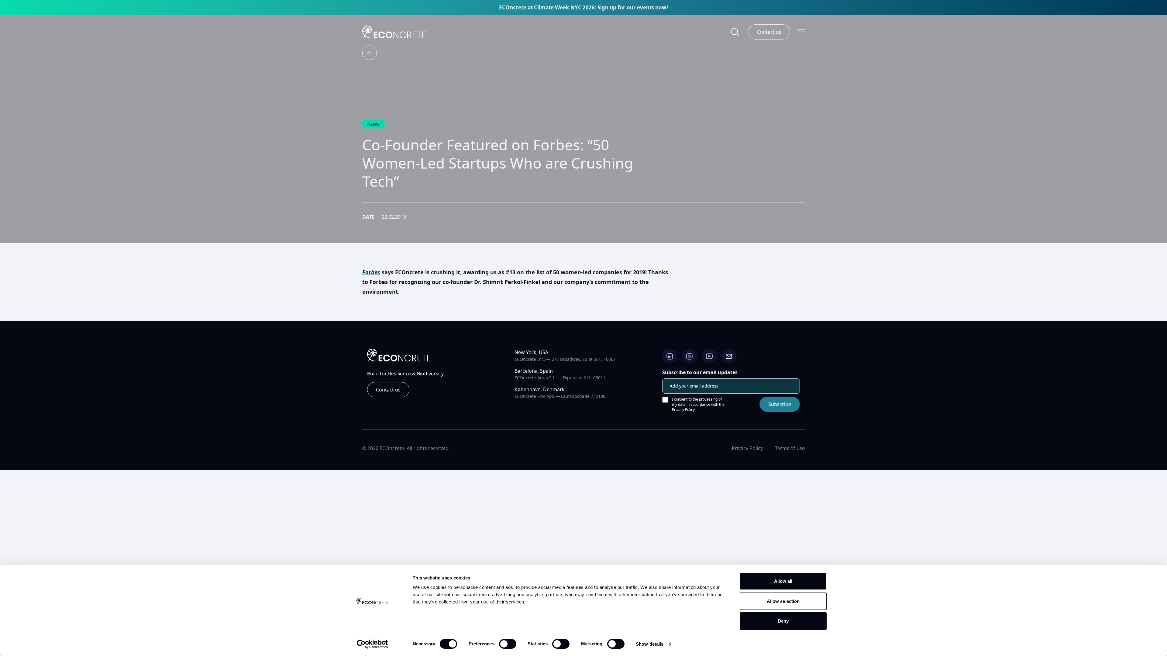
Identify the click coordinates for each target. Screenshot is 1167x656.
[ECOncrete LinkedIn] (669, 356)
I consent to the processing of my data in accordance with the (698, 404)
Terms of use (790, 448)
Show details (649, 644)
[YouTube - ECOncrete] (709, 356)
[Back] (369, 53)
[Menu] (801, 32)
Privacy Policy (683, 409)
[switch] (507, 644)
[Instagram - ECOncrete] (689, 356)
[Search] (735, 32)
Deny (783, 621)
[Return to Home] (394, 32)
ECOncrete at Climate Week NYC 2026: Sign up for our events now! (583, 8)
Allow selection (783, 601)
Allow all (783, 581)
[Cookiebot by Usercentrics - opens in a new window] (372, 644)
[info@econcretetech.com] (729, 356)
